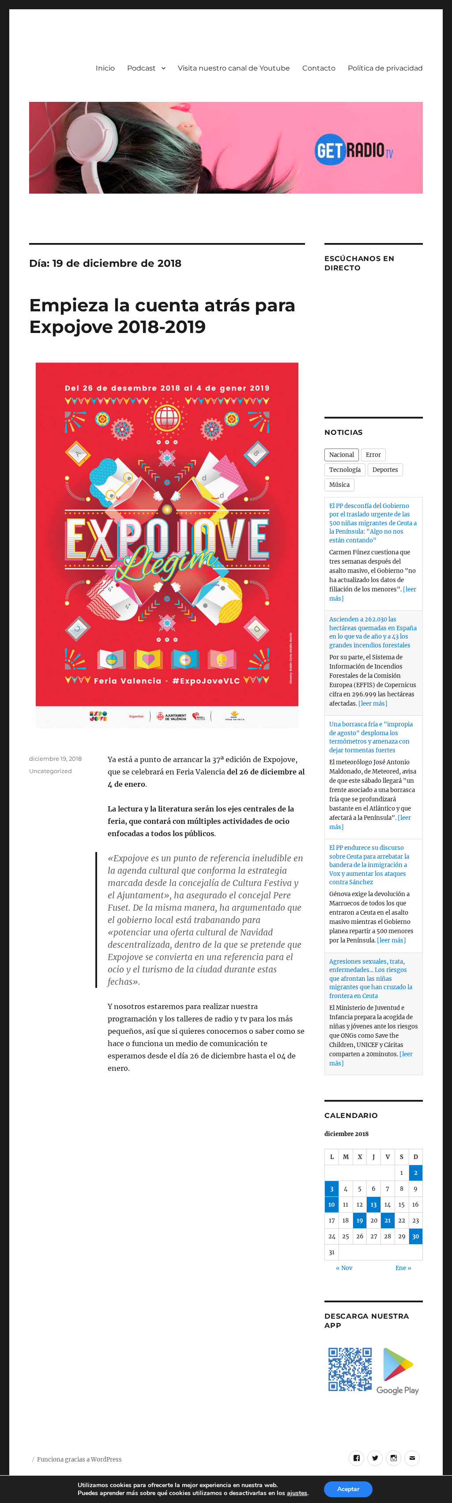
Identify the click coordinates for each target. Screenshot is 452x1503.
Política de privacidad (385, 68)
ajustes (297, 1493)
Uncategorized (50, 770)
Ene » (403, 1268)
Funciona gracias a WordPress (79, 1459)
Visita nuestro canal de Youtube (234, 68)
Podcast (141, 68)
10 (331, 1204)
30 (415, 1236)
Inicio (105, 68)
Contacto (318, 68)
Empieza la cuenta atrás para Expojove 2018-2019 (162, 315)
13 (374, 1204)
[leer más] (373, 703)
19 (360, 1220)
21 (387, 1220)
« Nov (344, 1268)
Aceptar (348, 1489)
